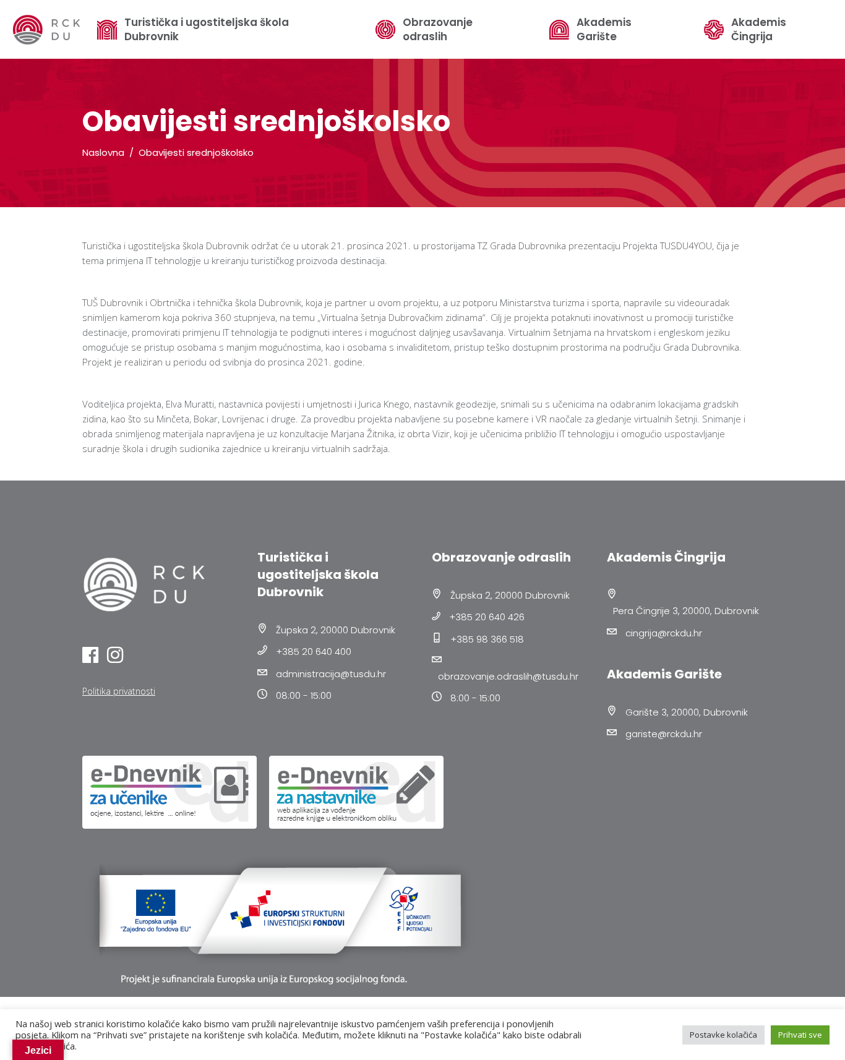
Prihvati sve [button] (800, 1034)
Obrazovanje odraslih (438, 29)
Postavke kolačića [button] (723, 1034)
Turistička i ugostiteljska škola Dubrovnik (206, 29)
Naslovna (103, 152)
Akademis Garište (604, 29)
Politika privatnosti (118, 691)
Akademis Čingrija (758, 29)
